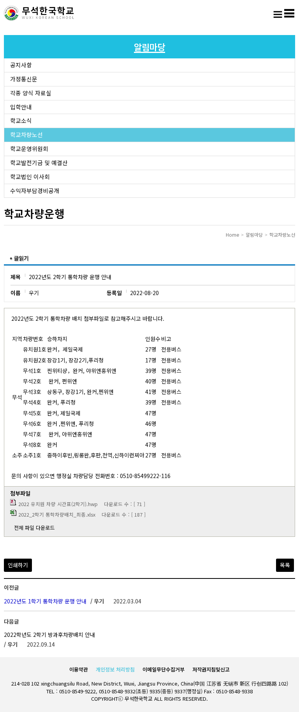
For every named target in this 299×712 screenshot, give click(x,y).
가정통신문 (23, 79)
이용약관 (78, 669)
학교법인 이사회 (30, 176)
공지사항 (21, 65)
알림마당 (254, 234)
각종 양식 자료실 (30, 93)
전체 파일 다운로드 (34, 527)
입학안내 (21, 107)
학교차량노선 (26, 134)
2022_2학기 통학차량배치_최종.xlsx (56, 514)
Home (232, 234)
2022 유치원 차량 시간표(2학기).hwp (58, 504)
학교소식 (21, 120)
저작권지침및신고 (211, 669)
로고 (39, 13)
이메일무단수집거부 (163, 669)
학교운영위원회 (29, 148)
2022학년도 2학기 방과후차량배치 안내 (49, 634)
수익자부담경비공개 (34, 190)
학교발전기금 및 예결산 (39, 162)
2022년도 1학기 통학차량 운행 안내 (45, 601)
